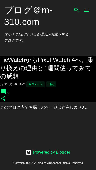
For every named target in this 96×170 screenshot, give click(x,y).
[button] (3, 98)
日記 (51, 84)
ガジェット (35, 84)
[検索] (76, 10)
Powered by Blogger (51, 152)
